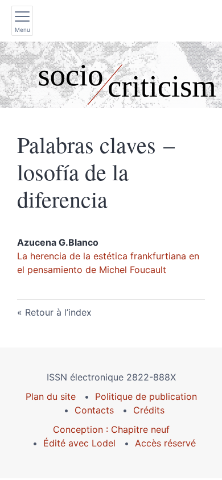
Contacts (94, 410)
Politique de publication (146, 396)
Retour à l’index (58, 312)
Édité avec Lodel (79, 443)
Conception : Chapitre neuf (111, 429)
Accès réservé (165, 443)
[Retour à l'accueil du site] (111, 75)
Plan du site (51, 396)
